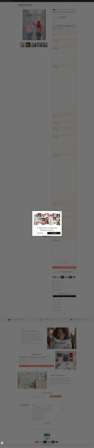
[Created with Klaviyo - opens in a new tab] (47, 236)
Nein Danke (40, 233)
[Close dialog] (60, 212)
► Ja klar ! (54, 233)
